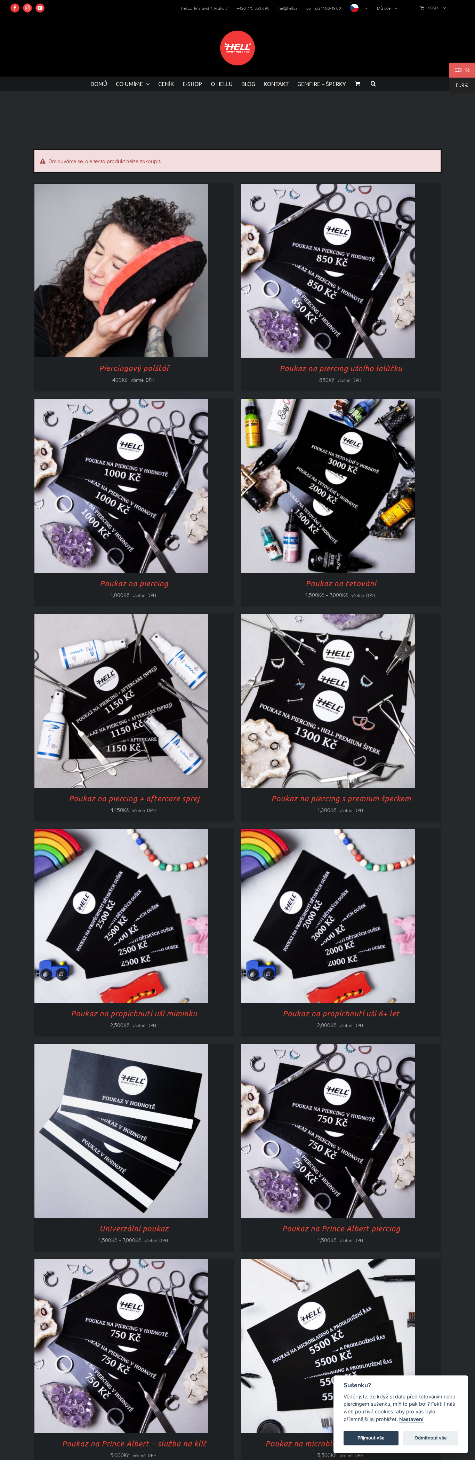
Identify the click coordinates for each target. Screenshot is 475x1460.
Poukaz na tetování (341, 583)
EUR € (458, 86)
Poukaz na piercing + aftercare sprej (134, 798)
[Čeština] (359, 8)
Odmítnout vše (430, 1438)
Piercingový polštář (134, 368)
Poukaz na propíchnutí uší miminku (134, 1013)
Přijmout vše (371, 1438)
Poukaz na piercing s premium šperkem (341, 798)
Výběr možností (314, 272)
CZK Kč (459, 70)
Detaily (148, 272)
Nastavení (411, 1419)
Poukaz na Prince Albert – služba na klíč (134, 1443)
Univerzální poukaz (134, 1228)
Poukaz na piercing (134, 583)
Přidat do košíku (107, 272)
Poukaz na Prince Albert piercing (341, 1228)
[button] (373, 83)
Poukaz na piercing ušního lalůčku (341, 368)
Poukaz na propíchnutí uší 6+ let (341, 1013)
